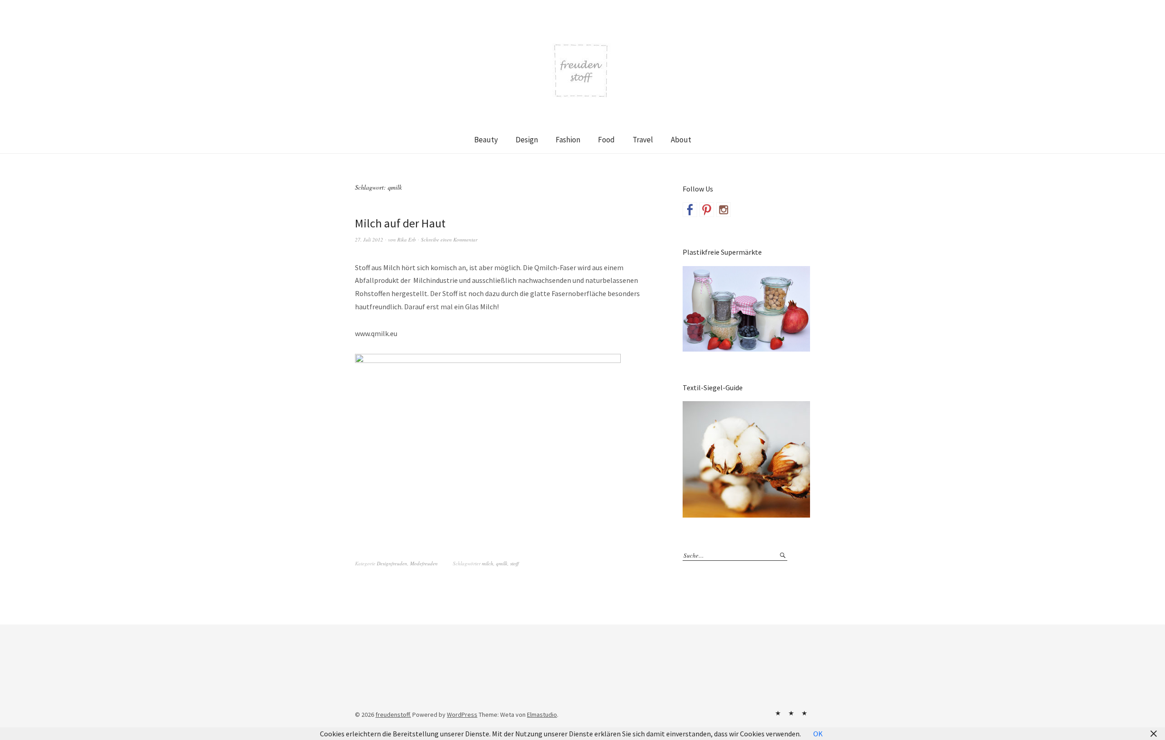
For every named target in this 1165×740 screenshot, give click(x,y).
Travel (643, 140)
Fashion (568, 140)
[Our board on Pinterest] (706, 209)
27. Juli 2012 (369, 239)
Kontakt (778, 713)
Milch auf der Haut (400, 223)
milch (487, 563)
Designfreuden (392, 563)
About (681, 140)
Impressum (791, 713)
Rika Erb (406, 239)
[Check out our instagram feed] (723, 209)
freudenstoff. (393, 714)
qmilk (501, 563)
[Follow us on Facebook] (690, 209)
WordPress (462, 714)
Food (606, 140)
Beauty (486, 140)
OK (818, 733)
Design (527, 140)
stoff (514, 563)
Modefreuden (424, 563)
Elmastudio (542, 714)
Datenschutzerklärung (804, 713)
